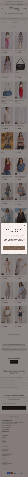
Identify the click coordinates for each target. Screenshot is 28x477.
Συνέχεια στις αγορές (14, 248)
